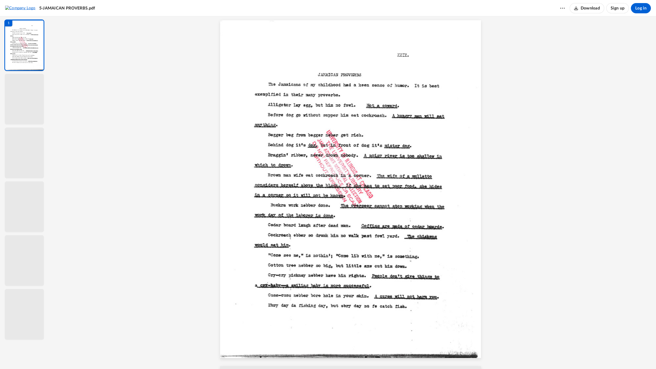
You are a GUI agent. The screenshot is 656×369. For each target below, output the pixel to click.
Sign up (617, 8)
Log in (641, 8)
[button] (24, 45)
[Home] (20, 8)
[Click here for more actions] (562, 8)
